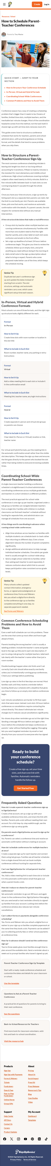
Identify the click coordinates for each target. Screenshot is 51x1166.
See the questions (12, 1014)
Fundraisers (8, 1086)
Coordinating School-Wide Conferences (24, 96)
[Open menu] (4, 4)
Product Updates (10, 1132)
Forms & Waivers (10, 1078)
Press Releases (33, 1086)
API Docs (7, 1120)
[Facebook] (4, 1139)
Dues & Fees (8, 1090)
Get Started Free (25, 788)
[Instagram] (18, 1139)
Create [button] (37, 4)
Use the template (11, 983)
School (13, 17)
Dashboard (32, 1116)
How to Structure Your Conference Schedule (26, 87)
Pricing (31, 1071)
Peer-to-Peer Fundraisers (9, 1095)
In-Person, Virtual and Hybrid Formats (23, 92)
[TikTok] (46, 1139)
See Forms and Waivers (14, 611)
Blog (30, 1094)
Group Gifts (8, 1104)
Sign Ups (7, 1071)
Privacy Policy (15, 1159)
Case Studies (33, 1098)
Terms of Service (29, 1159)
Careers (7, 1128)
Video (30, 1102)
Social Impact (33, 1078)
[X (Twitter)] (11, 1139)
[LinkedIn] (39, 1139)
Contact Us (8, 1124)
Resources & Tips (34, 1090)
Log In (46, 4)
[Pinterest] (32, 1139)
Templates (32, 1120)
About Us (31, 1075)
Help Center (8, 1116)
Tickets (7, 1082)
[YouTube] (25, 1139)
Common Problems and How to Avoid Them (25, 100)
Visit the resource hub (14, 1041)
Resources (5, 17)
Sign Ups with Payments (13, 1075)
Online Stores (9, 1100)
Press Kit (31, 1082)
